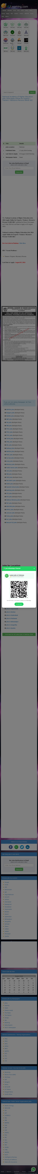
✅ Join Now (19, 604)
